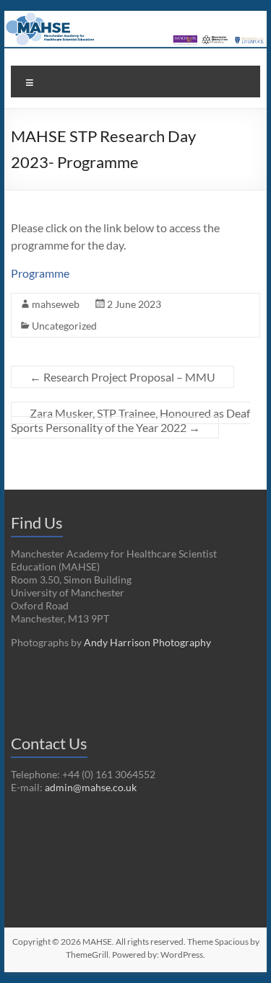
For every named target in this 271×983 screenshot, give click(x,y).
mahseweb (55, 304)
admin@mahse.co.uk (91, 787)
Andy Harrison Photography (147, 642)
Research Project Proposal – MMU (122, 377)
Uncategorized (64, 325)
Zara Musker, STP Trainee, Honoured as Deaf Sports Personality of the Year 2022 (130, 420)
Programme (40, 273)
